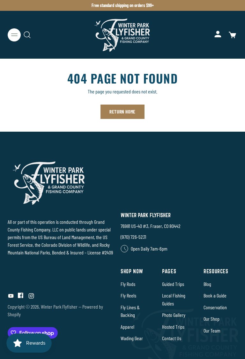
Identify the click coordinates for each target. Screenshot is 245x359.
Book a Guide (215, 295)
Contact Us (171, 338)
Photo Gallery (173, 315)
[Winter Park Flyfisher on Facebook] (21, 297)
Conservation (215, 307)
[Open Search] (26, 34)
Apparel (127, 327)
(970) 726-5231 (133, 237)
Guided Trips (173, 284)
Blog (207, 284)
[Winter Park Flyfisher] (122, 35)
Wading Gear (132, 338)
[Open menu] (14, 34)
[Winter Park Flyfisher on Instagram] (31, 297)
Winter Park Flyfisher (59, 307)
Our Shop (211, 319)
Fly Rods (128, 284)
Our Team (212, 330)
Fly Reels (128, 295)
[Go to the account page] (218, 34)
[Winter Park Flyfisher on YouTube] (11, 297)
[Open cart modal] (232, 34)
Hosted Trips (173, 327)
